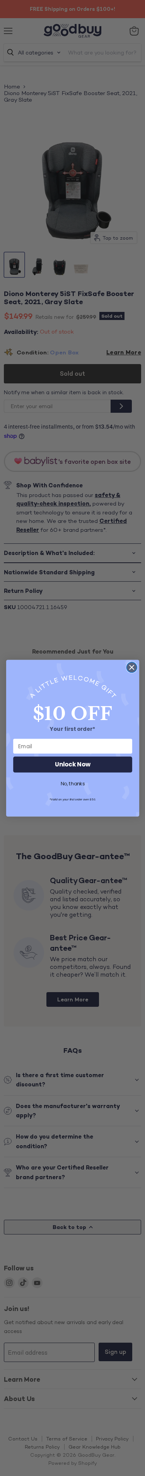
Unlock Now (72, 764)
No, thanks (72, 783)
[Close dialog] (131, 667)
